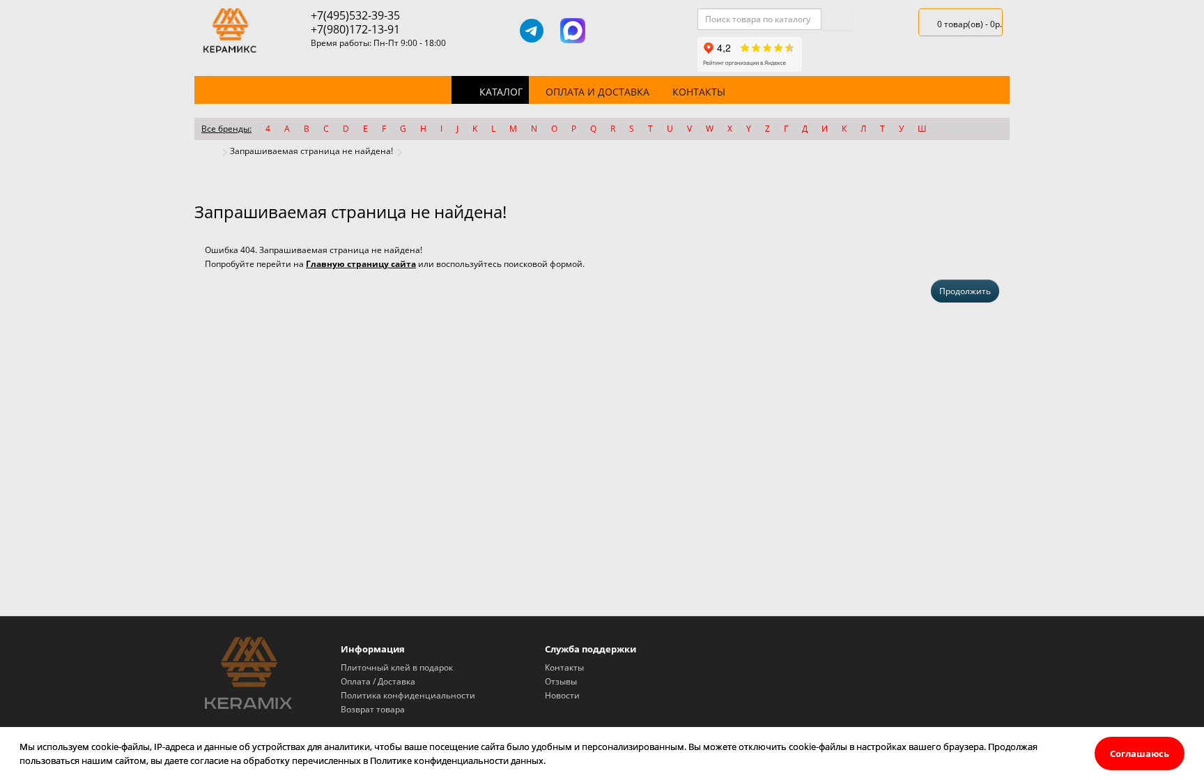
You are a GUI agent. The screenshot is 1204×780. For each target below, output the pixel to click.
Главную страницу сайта (361, 264)
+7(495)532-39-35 (355, 15)
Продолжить (965, 291)
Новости (562, 695)
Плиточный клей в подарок (397, 667)
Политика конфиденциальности (408, 695)
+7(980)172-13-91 (355, 29)
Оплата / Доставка (378, 681)
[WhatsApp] (613, 31)
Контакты (698, 91)
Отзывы (561, 681)
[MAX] (572, 30)
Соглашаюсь (1139, 753)
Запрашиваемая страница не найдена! (311, 151)
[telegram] (531, 31)
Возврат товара (373, 709)
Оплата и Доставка (597, 91)
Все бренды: (226, 129)
